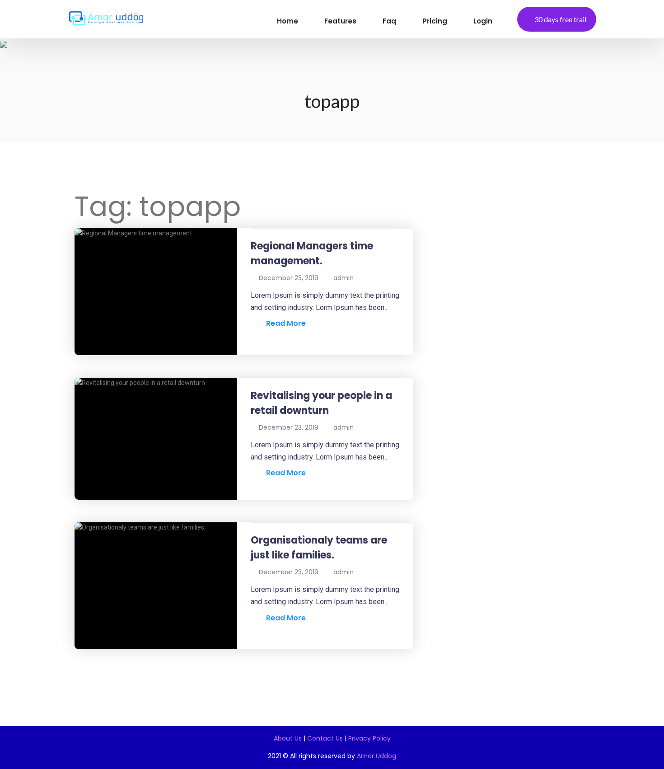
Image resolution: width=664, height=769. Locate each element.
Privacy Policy (369, 738)
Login (482, 21)
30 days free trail (560, 19)
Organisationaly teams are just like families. (319, 547)
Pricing (434, 21)
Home (287, 21)
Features (340, 21)
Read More (283, 323)
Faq (389, 21)
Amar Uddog (376, 755)
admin (343, 277)
